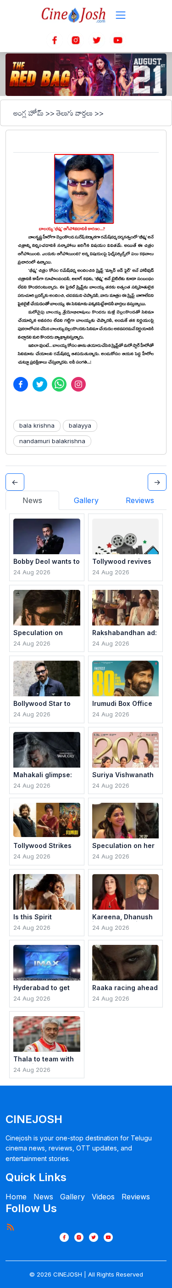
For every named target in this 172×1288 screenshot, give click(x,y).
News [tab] (32, 500)
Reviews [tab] (140, 500)
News (43, 1196)
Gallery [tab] (86, 500)
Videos (103, 1196)
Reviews (136, 1196)
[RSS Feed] (10, 1226)
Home (16, 1196)
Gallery (72, 1196)
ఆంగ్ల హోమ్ (28, 113)
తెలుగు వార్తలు (74, 113)
